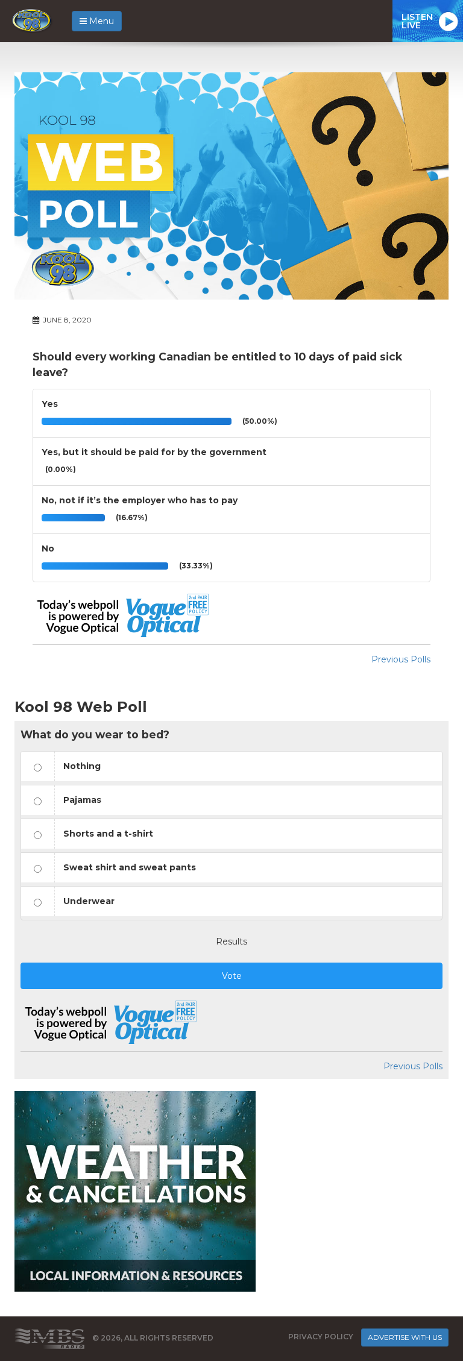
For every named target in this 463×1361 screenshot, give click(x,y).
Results (231, 941)
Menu (100, 21)
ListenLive (417, 21)
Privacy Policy (320, 1336)
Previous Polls (400, 659)
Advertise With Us (405, 1337)
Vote (232, 975)
